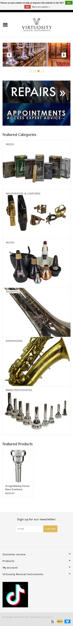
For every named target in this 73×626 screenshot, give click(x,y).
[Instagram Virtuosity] (45, 539)
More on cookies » (41, 7)
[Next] (63, 55)
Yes (69, 3)
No (27, 7)
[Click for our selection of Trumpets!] (36, 54)
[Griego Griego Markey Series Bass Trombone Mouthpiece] (18, 466)
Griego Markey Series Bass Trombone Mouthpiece (17, 488)
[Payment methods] (52, 621)
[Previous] (9, 55)
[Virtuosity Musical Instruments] (41, 24)
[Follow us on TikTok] (36, 594)
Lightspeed (46, 617)
